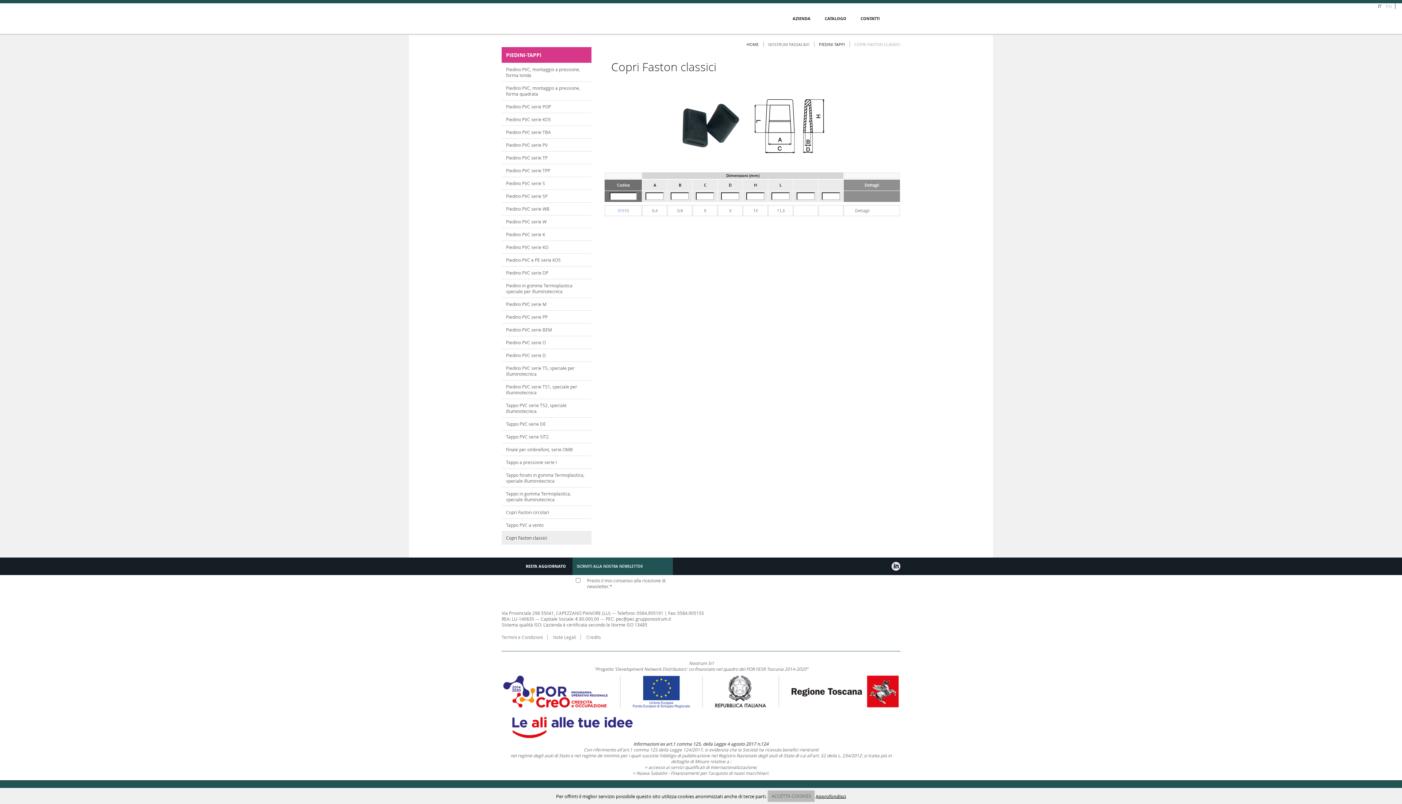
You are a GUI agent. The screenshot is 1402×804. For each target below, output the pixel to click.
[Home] (546, 19)
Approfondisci (831, 796)
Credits (593, 637)
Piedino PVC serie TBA (528, 132)
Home (753, 44)
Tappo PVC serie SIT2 (527, 437)
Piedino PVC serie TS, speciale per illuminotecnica (540, 371)
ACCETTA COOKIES (791, 796)
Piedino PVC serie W (526, 222)
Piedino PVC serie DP (527, 273)
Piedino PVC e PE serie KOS (533, 260)
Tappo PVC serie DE (526, 424)
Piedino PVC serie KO (527, 247)
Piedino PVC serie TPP (528, 170)
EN (1389, 6)
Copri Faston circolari (527, 512)
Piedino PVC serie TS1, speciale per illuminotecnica (541, 389)
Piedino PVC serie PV (527, 145)
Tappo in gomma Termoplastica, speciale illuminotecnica (538, 496)
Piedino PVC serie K (525, 234)
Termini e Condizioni (522, 637)
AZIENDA (802, 18)
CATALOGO (835, 18)
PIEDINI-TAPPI (832, 44)
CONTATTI (870, 18)
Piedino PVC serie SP (527, 196)
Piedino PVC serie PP (527, 317)
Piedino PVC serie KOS (528, 119)
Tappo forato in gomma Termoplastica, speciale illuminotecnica (545, 478)
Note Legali (564, 637)
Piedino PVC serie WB (527, 209)
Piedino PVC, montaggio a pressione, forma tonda (543, 72)
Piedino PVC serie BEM (529, 330)
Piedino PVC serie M (526, 304)
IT (1380, 6)
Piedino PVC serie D (526, 355)
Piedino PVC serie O (526, 342)
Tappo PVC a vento (525, 525)
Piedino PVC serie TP (527, 158)
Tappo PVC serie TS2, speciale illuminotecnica (536, 408)
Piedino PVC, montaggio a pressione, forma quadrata (543, 91)
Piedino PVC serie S (525, 183)
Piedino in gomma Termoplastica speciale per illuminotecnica (539, 288)
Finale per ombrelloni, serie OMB (539, 449)
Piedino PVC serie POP (528, 107)
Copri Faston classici (526, 538)
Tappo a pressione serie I (531, 462)
